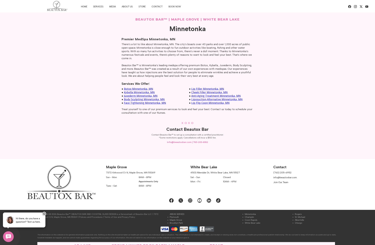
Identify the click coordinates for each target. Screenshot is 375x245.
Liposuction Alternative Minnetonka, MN (217, 99)
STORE (142, 6)
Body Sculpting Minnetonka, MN (144, 99)
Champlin (249, 217)
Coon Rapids (251, 220)
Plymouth (174, 217)
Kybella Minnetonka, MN (139, 92)
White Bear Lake (252, 223)
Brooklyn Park (176, 223)
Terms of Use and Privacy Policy (119, 217)
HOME (84, 6)
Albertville (299, 220)
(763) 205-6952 (282, 172)
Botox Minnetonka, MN (138, 89)
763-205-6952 (200, 142)
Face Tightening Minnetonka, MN (145, 103)
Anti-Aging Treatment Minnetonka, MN (216, 96)
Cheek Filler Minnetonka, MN (209, 92)
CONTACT (157, 6)
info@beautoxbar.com (179, 142)
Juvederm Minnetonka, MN (140, 96)
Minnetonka (250, 214)
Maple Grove (176, 220)
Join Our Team (280, 182)
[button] (98, 7)
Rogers (298, 214)
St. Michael (300, 217)
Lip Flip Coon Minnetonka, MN (210, 103)
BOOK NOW (175, 6)
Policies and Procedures (91, 217)
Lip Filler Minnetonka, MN (207, 89)
